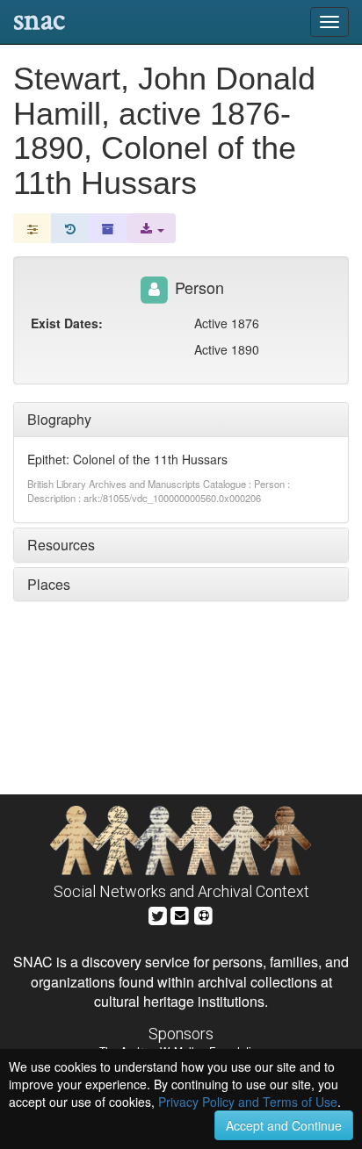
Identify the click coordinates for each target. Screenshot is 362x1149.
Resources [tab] (61, 545)
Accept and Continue (284, 1125)
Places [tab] (48, 584)
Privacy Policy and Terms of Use (247, 1101)
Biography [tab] (59, 419)
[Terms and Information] (203, 913)
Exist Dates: (67, 323)
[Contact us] (180, 913)
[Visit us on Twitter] (157, 913)
